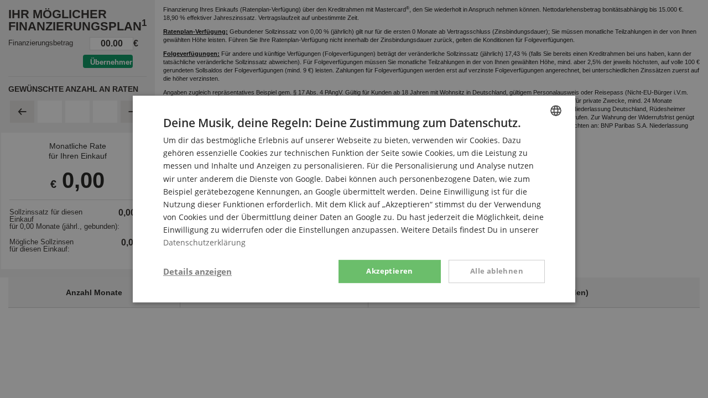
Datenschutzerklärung (204, 242)
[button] (197, 271)
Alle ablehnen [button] (496, 271)
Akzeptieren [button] (389, 271)
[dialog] (354, 199)
